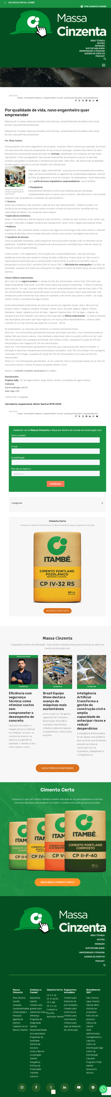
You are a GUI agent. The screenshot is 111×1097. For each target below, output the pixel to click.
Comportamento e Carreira (53, 98)
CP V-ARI (51, 1002)
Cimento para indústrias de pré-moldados (70, 1001)
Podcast (100, 56)
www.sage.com (12, 391)
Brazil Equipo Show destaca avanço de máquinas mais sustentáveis (55, 701)
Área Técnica (98, 41)
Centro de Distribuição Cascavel (92, 1055)
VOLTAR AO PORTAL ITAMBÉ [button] (21, 2)
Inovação (100, 46)
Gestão (101, 43)
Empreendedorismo (90, 98)
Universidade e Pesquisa (92, 51)
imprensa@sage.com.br (16, 387)
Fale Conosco (92, 998)
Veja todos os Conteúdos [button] (57, 768)
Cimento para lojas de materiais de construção (72, 1026)
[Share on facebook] (75, 100)
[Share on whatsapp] (93, 100)
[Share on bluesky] (97, 100)
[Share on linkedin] (90, 100)
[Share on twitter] (79, 100)
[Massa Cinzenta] (57, 24)
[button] (5, 2)
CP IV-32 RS (52, 998)
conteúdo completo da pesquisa (29, 370)
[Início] (95, 6)
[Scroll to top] (53, 1091)
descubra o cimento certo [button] (57, 882)
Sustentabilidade (95, 48)
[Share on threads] (82, 100)
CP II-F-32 (51, 995)
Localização (35, 1055)
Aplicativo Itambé (55, 1016)
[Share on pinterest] (86, 100)
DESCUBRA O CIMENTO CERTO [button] (57, 611)
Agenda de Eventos (94, 53)
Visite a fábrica (37, 1051)
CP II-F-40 (52, 1006)
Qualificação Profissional (73, 98)
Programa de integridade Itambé (36, 1023)
